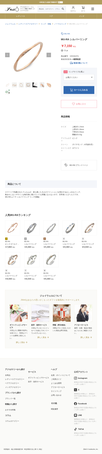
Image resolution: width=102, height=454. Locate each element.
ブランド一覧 (10, 399)
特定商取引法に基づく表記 (33, 449)
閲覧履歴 (54, 409)
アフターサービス (58, 387)
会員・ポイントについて (60, 375)
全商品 (7, 375)
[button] (7, 55)
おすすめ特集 (10, 410)
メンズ (81, 16)
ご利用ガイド (56, 379)
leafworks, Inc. (93, 449)
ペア (51, 16)
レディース (20, 16)
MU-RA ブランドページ (76, 165)
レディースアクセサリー (14, 379)
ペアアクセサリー (12, 383)
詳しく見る (20, 342)
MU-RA (67, 34)
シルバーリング (30, 244)
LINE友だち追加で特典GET (50, 2)
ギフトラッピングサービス (38, 378)
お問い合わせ (56, 395)
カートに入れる (81, 90)
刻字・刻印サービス (36, 382)
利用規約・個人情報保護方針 (13, 449)
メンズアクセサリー (13, 387)
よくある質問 (56, 383)
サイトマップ (56, 391)
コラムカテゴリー (12, 421)
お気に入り (81, 104)
